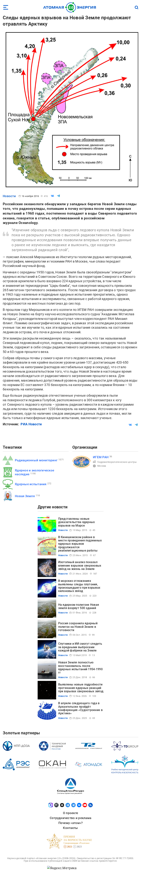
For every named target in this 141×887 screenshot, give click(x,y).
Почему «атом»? (70, 823)
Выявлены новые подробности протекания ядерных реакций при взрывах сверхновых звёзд (81, 688)
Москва (101, 465)
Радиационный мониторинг (36, 460)
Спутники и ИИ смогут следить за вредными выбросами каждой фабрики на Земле (80, 647)
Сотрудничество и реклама (70, 818)
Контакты (70, 828)
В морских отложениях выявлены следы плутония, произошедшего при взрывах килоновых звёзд (79, 586)
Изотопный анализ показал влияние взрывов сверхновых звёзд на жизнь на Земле (79, 565)
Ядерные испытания (30, 484)
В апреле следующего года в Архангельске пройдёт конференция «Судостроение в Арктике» (80, 708)
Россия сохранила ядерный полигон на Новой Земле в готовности (77, 627)
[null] (52, 196)
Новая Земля (25, 496)
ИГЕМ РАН (101, 457)
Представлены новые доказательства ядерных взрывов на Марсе (76, 522)
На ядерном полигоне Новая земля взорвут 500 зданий (78, 606)
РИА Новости (31, 424)
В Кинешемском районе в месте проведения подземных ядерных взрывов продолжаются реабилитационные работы (80, 543)
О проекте (70, 813)
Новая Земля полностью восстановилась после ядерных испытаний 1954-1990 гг (80, 667)
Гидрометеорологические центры (117, 462)
